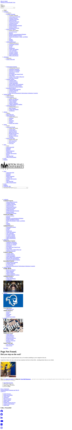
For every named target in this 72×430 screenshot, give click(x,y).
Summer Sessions (13, 26)
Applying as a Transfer (14, 71)
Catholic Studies (12, 102)
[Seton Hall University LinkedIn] (2, 418)
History (7, 154)
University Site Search (8, 187)
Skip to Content (4, 1)
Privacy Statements (5, 388)
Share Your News (13, 132)
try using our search (9, 379)
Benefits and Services (14, 133)
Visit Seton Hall (9, 156)
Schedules (11, 118)
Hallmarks (8, 148)
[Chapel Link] (13, 292)
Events (4, 158)
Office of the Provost (13, 55)
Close (5, 10)
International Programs (14, 28)
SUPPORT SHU (7, 186)
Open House (12, 75)
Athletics (5, 112)
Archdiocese (12, 110)
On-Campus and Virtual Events (16, 74)
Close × (2, 6)
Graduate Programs (13, 18)
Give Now (11, 143)
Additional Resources (11, 41)
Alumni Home (12, 129)
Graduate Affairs (12, 80)
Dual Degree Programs (14, 21)
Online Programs (13, 20)
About (4, 144)
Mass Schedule (12, 108)
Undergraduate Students (11, 66)
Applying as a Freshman (14, 70)
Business (11, 33)
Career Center (6, 396)
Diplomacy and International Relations (17, 34)
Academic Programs (10, 14)
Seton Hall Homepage (25, 379)
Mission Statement (10, 151)
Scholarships (12, 73)
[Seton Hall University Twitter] (2, 414)
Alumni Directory (13, 130)
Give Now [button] (5, 348)
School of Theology (13, 103)
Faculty (10, 46)
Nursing (11, 39)
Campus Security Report (8, 403)
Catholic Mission (7, 94)
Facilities (11, 122)
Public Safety (6, 401)
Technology (6, 397)
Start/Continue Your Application (16, 84)
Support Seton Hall (10, 138)
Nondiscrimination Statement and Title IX (10, 390)
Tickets (10, 119)
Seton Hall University (8, 382)
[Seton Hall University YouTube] (2, 421)
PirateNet (5, 159)
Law (10, 38)
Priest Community (13, 100)
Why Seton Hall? (13, 140)
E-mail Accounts (12, 134)
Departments (12, 48)
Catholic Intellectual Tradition (15, 104)
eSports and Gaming (13, 123)
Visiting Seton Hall (10, 59)
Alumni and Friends (10, 127)
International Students (11, 88)
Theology (11, 40)
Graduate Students (10, 79)
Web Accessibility (7, 398)
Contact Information (13, 83)
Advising (11, 45)
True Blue (11, 137)
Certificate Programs (13, 23)
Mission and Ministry (13, 99)
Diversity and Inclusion (11, 153)
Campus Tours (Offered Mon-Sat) (16, 76)
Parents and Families (8, 395)
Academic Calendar (13, 53)
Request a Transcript (13, 135)
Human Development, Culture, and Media (18, 36)
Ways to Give (12, 142)
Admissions (6, 57)
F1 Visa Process (12, 91)
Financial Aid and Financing (15, 85)
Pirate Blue (11, 120)
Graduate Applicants (13, 90)
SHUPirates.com (10, 114)
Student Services (7, 393)
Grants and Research (13, 54)
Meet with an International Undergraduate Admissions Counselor (23, 93)
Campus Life (9, 152)
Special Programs (13, 24)
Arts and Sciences (13, 31)
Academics (5, 11)
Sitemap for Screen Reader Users (8, 2)
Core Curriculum (13, 50)
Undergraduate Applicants (15, 89)
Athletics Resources (10, 115)
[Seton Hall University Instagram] (2, 428)
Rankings (8, 149)
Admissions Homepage (14, 69)
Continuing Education (14, 19)
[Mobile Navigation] (4, 5)
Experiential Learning (14, 44)
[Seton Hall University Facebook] (2, 411)
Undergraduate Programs (14, 16)
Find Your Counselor (13, 78)
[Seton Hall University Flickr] (2, 424)
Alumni (5, 124)
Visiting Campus (7, 400)
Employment (6, 405)
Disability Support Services (9, 402)
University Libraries (13, 52)
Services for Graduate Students (16, 86)
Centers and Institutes (13, 49)
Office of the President (11, 157)
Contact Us (3, 391)
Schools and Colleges (11, 29)
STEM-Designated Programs (15, 25)
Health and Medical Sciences (15, 35)
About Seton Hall (10, 147)
